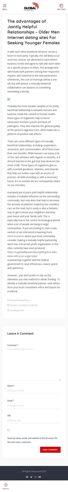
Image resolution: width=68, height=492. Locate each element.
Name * (11, 385)
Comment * (12, 345)
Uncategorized (17, 310)
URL (9, 415)
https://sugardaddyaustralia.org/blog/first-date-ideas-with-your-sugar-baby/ (32, 254)
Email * (10, 400)
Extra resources (15, 236)
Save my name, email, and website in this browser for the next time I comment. (32, 440)
